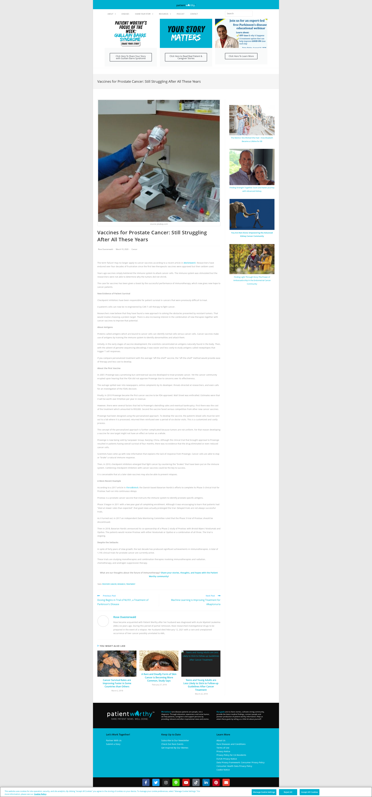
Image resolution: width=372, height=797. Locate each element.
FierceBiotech (132, 487)
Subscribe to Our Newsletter (175, 740)
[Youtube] (186, 782)
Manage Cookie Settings (264, 792)
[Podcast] (176, 782)
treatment (130, 584)
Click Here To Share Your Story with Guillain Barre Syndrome (131, 57)
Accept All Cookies (309, 792)
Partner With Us (113, 740)
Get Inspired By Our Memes (174, 747)
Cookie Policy (40, 794)
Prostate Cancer (109, 584)
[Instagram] (166, 782)
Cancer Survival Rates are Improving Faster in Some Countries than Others (117, 683)
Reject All (288, 792)
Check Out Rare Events (172, 744)
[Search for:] (239, 13)
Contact (194, 14)
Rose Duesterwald (105, 249)
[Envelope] (226, 782)
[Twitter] (156, 782)
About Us (221, 740)
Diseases (125, 14)
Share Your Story (143, 14)
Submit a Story (113, 744)
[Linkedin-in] (206, 782)
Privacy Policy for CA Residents (231, 755)
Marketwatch (190, 262)
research (121, 584)
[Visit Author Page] (103, 620)
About (110, 14)
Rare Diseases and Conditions (231, 744)
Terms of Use (223, 747)
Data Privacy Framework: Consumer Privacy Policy (240, 762)
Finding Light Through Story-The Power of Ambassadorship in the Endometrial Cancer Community (252, 280)
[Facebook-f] (146, 782)
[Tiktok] (196, 782)
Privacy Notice (223, 751)
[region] (186, 792)
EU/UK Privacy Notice (227, 758)
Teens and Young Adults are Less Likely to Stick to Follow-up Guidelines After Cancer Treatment (200, 684)
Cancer (134, 249)
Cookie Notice (223, 769)
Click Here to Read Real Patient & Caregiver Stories (186, 57)
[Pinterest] (216, 782)
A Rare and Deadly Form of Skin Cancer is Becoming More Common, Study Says (158, 677)
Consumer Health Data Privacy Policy (234, 766)
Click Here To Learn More (241, 56)
